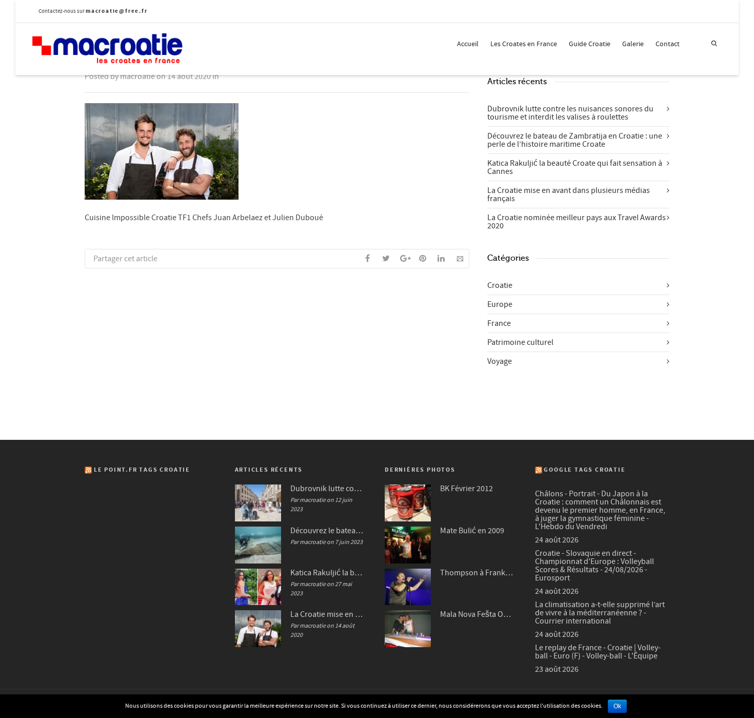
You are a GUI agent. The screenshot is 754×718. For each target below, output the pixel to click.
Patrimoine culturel (520, 342)
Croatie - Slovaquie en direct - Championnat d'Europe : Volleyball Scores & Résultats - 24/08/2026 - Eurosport (594, 565)
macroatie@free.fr (117, 11)
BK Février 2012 (466, 488)
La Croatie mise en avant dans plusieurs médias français (568, 194)
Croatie (499, 285)
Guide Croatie (589, 44)
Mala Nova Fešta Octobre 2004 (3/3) (477, 614)
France (499, 323)
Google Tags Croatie (584, 469)
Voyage (499, 361)
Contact (668, 44)
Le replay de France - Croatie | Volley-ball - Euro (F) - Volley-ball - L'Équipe (598, 652)
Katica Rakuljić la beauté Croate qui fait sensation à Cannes (574, 167)
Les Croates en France (523, 44)
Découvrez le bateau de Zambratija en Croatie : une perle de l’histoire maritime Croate (574, 140)
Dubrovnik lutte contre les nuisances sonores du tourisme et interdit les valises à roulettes (570, 113)
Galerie (633, 44)
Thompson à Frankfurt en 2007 (477, 573)
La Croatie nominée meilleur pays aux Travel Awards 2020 (576, 221)
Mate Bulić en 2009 (472, 531)
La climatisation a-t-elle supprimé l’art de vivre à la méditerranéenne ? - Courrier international (600, 612)
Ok (617, 706)
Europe (499, 304)
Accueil (468, 44)
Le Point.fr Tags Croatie (142, 469)
